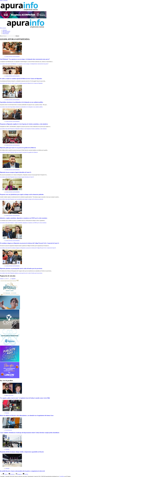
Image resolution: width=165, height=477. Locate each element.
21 (10, 278)
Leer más (24, 63)
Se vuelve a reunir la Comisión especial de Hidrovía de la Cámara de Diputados (21, 78)
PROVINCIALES (6, 31)
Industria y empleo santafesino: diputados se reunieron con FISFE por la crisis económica (23, 218)
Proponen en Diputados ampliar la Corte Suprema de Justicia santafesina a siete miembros (24, 124)
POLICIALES (6, 33)
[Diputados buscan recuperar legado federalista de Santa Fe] (12, 167)
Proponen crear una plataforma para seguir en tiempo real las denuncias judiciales (22, 194)
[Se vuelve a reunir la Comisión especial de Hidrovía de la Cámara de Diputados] (12, 73)
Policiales (7, 412)
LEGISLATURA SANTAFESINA (12, 56)
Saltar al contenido (4, 0)
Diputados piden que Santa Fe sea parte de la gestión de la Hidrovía (18, 147)
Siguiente (13, 278)
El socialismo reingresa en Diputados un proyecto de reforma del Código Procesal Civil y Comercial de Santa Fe (29, 243)
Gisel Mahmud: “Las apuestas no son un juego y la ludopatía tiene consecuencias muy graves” (25, 59)
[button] (3, 28)
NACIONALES (6, 32)
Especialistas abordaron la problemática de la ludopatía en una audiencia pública (21, 102)
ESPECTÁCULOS (9, 395)
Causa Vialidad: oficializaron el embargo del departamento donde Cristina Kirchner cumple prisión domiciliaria (29, 432)
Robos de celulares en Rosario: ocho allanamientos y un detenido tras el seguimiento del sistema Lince (26, 415)
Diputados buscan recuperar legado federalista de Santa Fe (15, 172)
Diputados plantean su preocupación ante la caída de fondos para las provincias (21, 268)
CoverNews (61, 476)
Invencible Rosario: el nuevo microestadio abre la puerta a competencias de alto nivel (22, 471)
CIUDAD (5, 30)
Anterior (1, 278)
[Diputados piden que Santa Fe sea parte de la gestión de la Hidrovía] (12, 143)
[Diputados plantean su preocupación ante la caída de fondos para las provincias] (12, 263)
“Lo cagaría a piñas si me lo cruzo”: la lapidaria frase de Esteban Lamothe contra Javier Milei (25, 398)
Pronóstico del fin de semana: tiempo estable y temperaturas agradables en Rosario (22, 451)
